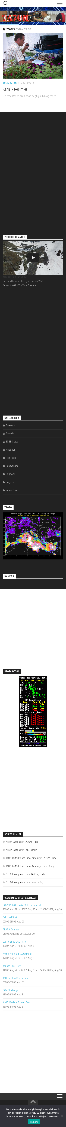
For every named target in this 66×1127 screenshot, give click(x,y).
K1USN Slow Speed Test (16, 978)
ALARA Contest (11, 929)
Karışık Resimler (15, 89)
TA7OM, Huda (31, 841)
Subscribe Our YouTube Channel (19, 285)
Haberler (10, 449)
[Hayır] (61, 1116)
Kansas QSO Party (12, 966)
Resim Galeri (10, 83)
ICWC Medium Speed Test (16, 1002)
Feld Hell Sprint (11, 917)
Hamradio (11, 457)
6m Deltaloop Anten (16, 874)
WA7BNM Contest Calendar (20, 897)
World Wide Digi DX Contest (17, 953)
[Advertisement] (33, 170)
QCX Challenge (10, 990)
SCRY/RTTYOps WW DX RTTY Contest (22, 905)
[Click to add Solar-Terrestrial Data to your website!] (33, 746)
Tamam (34, 1121)
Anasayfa (10, 425)
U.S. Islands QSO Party (14, 941)
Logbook (10, 474)
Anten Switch (13, 841)
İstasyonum (12, 465)
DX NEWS (9, 576)
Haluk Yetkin (30, 850)
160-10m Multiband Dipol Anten (22, 858)
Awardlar (10, 433)
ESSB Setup (12, 441)
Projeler (10, 482)
